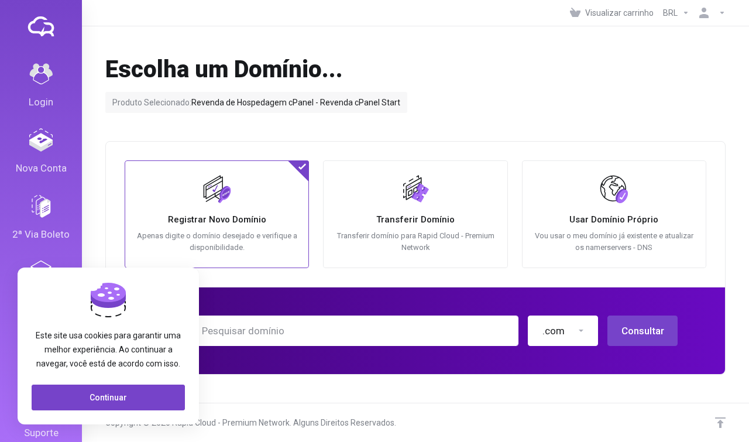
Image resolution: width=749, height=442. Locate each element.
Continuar (108, 397)
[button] (563, 331)
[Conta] (710, 12)
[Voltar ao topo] (720, 423)
